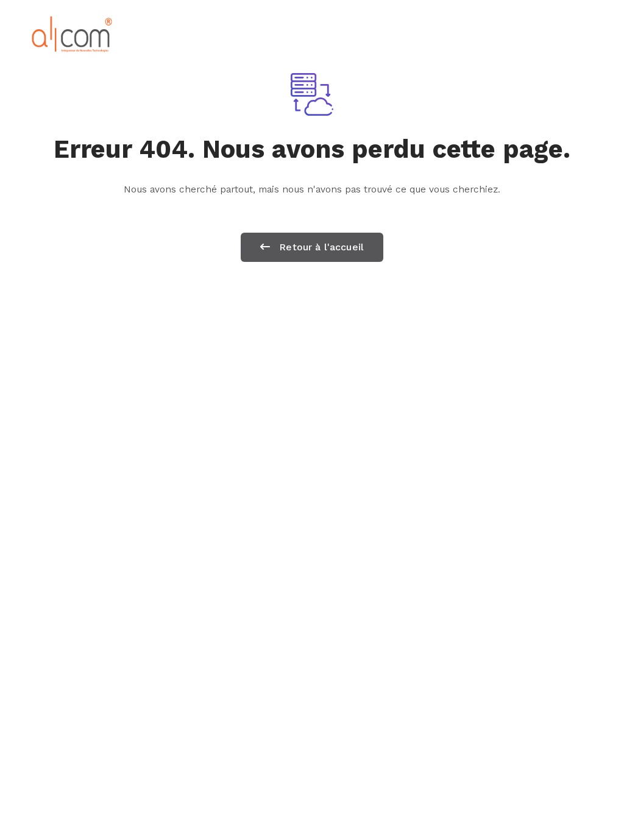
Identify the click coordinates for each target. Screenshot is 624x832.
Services (333, 34)
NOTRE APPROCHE (425, 34)
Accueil (145, 34)
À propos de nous (237, 34)
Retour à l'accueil (320, 247)
